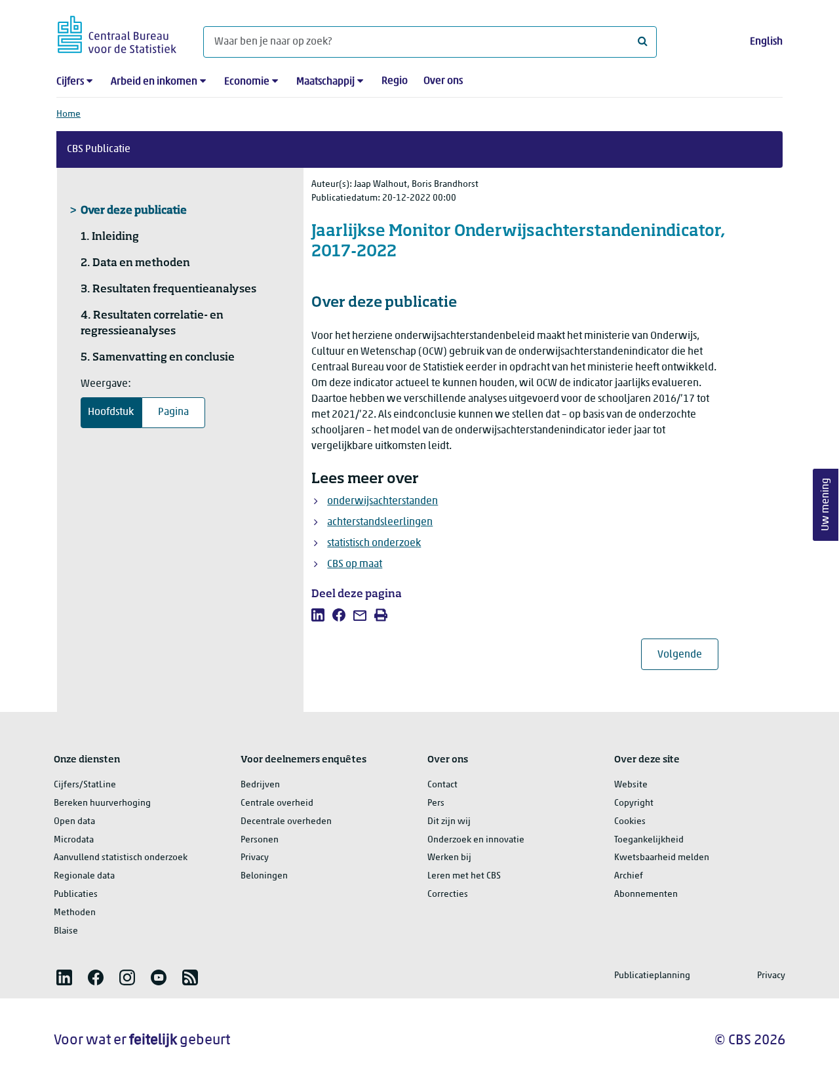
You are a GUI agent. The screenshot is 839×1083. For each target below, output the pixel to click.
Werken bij (449, 858)
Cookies (630, 821)
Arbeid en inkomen (154, 82)
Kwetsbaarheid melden (661, 858)
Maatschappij (325, 82)
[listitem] (318, 615)
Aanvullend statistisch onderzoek (120, 858)
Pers (435, 803)
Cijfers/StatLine (85, 785)
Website (631, 785)
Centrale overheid (277, 803)
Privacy (255, 858)
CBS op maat (354, 564)
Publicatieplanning (652, 976)
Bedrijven (260, 785)
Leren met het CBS (464, 876)
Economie (246, 82)
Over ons (443, 81)
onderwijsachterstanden (382, 501)
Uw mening (826, 505)
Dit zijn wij (449, 821)
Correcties (447, 894)
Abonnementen (646, 894)
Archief (628, 876)
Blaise (66, 931)
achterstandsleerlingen (380, 522)
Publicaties (76, 894)
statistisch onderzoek (374, 543)
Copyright (634, 803)
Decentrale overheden (286, 821)
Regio (394, 81)
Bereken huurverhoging (102, 803)
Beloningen (264, 876)
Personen (260, 840)
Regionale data (84, 876)
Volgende (687, 654)
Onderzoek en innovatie (475, 840)
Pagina (173, 412)
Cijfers (70, 82)
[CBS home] (117, 32)
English (766, 42)
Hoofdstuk (111, 412)
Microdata (74, 840)
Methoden (75, 913)
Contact (442, 785)
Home (68, 114)
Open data (74, 821)
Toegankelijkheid (649, 840)
